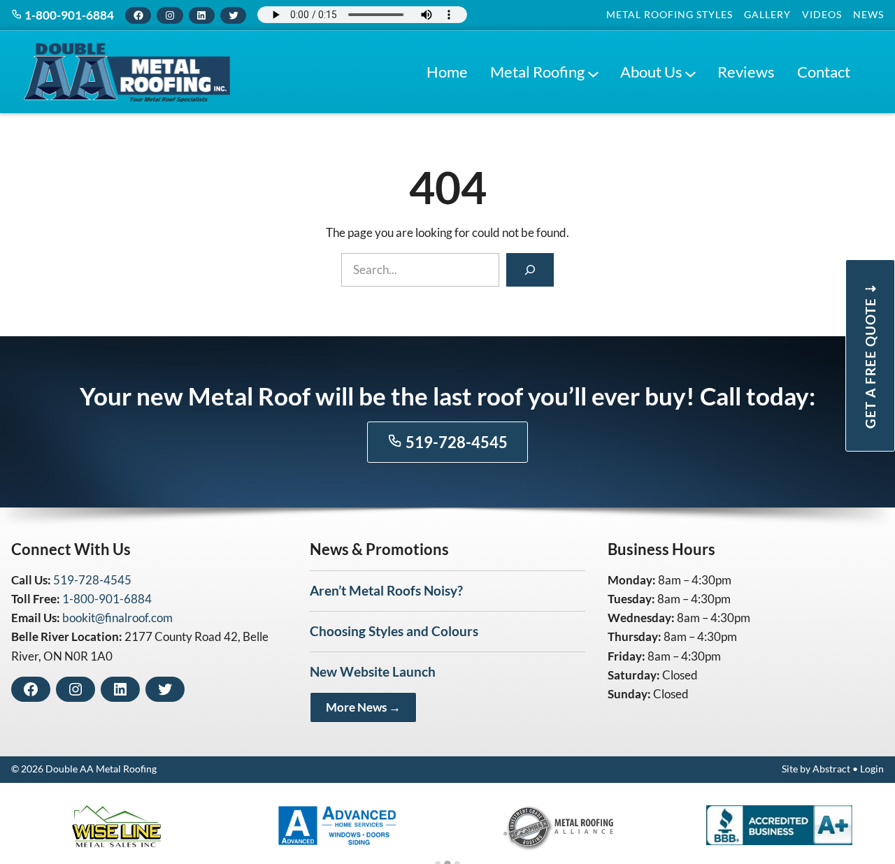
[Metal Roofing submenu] (593, 72)
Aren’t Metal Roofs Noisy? (386, 590)
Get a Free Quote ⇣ (870, 355)
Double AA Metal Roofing (101, 769)
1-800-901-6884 (68, 15)
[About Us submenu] (690, 72)
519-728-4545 (455, 442)
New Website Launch (373, 671)
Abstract (831, 769)
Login (872, 769)
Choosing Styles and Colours (394, 631)
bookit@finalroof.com (117, 617)
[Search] (530, 270)
